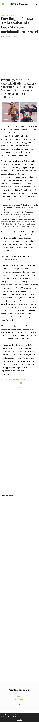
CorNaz (14, 36)
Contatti (19, 696)
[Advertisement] (19, 56)
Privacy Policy (19, 699)
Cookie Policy (11, 716)
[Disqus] (19, 417)
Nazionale (5, 15)
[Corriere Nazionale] (19, 4)
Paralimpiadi (21, 379)
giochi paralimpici (11, 379)
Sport (12, 15)
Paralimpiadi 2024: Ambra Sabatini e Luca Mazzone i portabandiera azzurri (19, 25)
